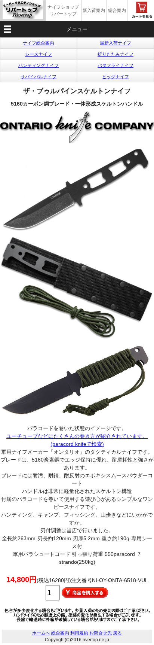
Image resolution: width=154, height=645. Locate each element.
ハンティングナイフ (38, 65)
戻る (117, 633)
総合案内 (117, 10)
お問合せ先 (100, 633)
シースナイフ (38, 54)
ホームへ (41, 633)
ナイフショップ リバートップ (63, 10)
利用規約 (79, 633)
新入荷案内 (94, 10)
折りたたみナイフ (115, 54)
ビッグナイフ (115, 76)
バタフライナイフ (115, 65)
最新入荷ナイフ (115, 43)
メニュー (77, 29)
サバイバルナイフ (38, 76)
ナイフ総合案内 (38, 43)
